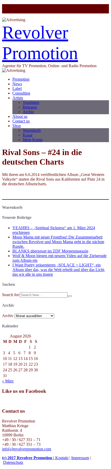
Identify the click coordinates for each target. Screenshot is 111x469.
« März (8, 381)
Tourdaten (31, 102)
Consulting (21, 93)
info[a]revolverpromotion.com (26, 449)
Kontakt (61, 458)
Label (17, 88)
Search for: (11, 295)
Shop (16, 126)
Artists (17, 98)
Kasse (28, 135)
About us (19, 116)
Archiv (28, 112)
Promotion (20, 79)
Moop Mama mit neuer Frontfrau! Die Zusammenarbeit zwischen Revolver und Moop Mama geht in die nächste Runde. (58, 242)
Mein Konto (33, 139)
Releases (30, 107)
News (17, 84)
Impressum (80, 458)
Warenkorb (32, 130)
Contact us (21, 121)
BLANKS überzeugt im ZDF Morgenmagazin (50, 251)
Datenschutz (13, 462)
